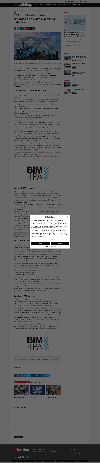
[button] (67, 217)
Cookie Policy (46, 246)
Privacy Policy (53, 246)
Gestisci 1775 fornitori (41, 239)
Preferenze (60, 243)
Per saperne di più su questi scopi (53, 239)
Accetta (40, 243)
